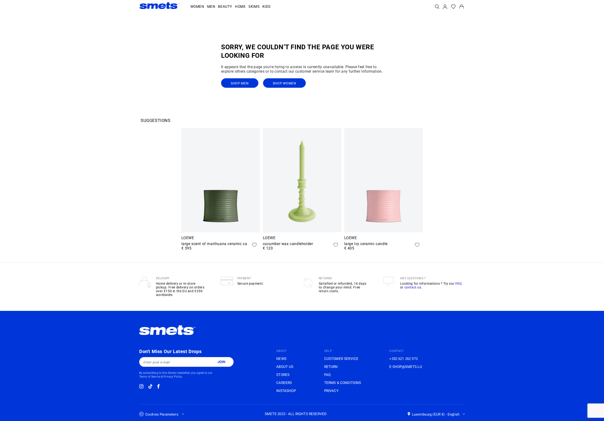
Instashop (286, 391)
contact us (412, 287)
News (281, 359)
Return (331, 367)
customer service (341, 359)
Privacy (331, 391)
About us (284, 367)
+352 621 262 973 (403, 359)
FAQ (458, 283)
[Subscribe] (221, 361)
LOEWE (187, 238)
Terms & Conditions (342, 383)
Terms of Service (149, 376)
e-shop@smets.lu (405, 367)
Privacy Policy (173, 376)
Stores (282, 375)
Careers (284, 383)
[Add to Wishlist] (254, 244)
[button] (197, 6)
